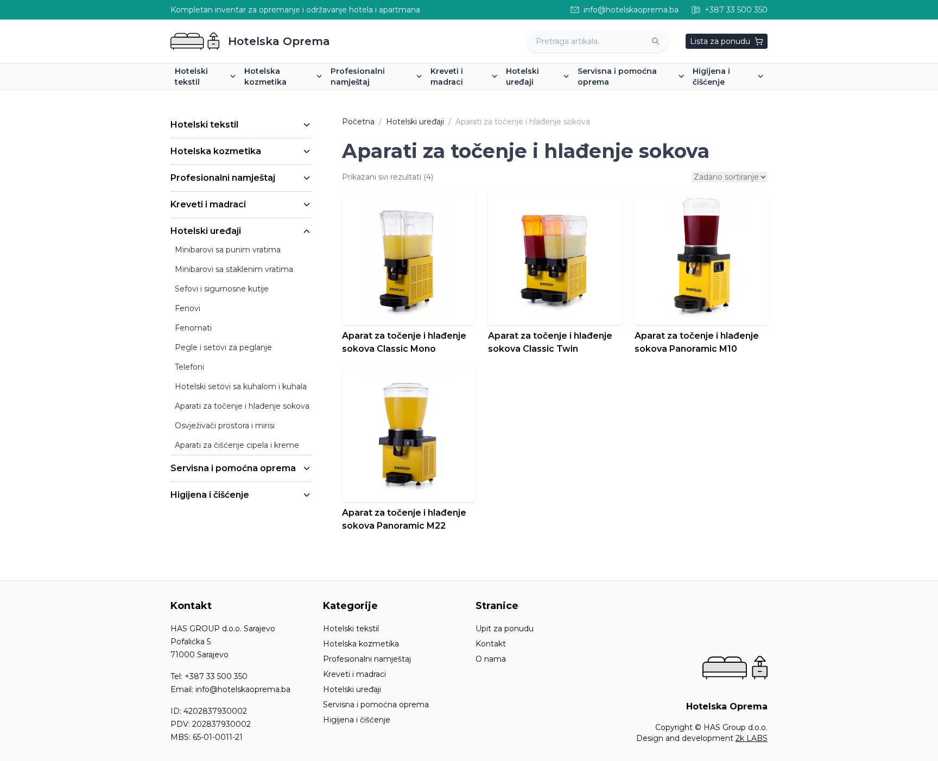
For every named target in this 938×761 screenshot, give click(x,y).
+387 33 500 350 (216, 676)
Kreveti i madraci (208, 204)
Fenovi (187, 308)
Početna (358, 121)
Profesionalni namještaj (222, 178)
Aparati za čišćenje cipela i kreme (237, 445)
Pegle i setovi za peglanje (223, 347)
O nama (491, 659)
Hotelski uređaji (205, 231)
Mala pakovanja (278, 97)
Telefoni (189, 367)
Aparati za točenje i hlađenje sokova (242, 406)
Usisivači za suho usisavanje (749, 97)
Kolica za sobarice (615, 97)
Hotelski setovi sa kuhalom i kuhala (241, 386)
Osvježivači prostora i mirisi (225, 425)
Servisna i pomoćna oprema (233, 468)
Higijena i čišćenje (209, 495)
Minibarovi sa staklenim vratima (234, 269)
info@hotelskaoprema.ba (242, 689)
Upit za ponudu (505, 628)
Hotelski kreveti (464, 97)
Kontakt (491, 644)
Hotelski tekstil (204, 124)
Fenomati (193, 328)
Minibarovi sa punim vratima (563, 97)
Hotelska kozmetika (215, 151)
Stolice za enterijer (370, 97)
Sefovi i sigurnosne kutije (222, 289)
